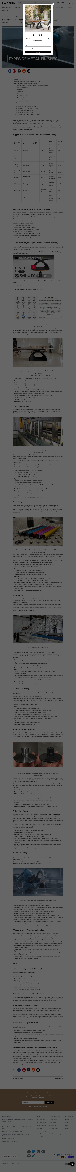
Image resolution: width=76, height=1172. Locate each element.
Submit (38, 52)
